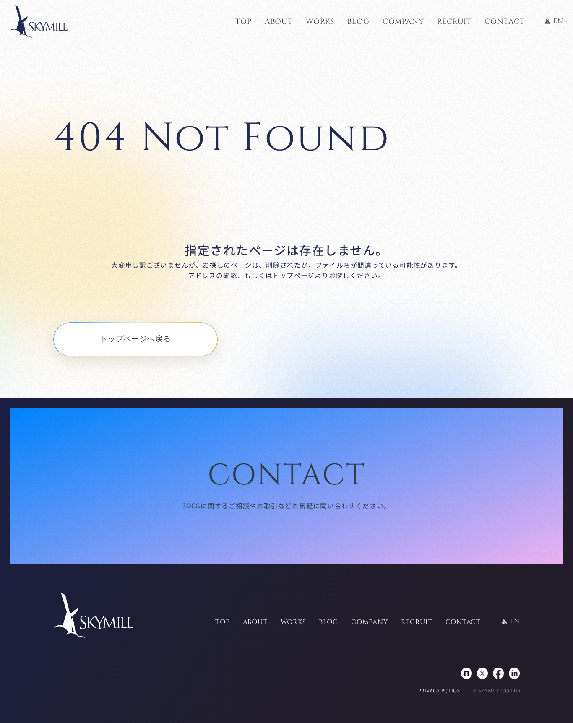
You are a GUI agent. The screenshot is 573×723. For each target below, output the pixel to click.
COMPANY (403, 22)
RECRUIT (454, 22)
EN (553, 22)
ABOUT (279, 22)
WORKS (320, 22)
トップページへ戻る (135, 339)
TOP (243, 22)
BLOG (358, 22)
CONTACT (504, 22)
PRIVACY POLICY (439, 691)
